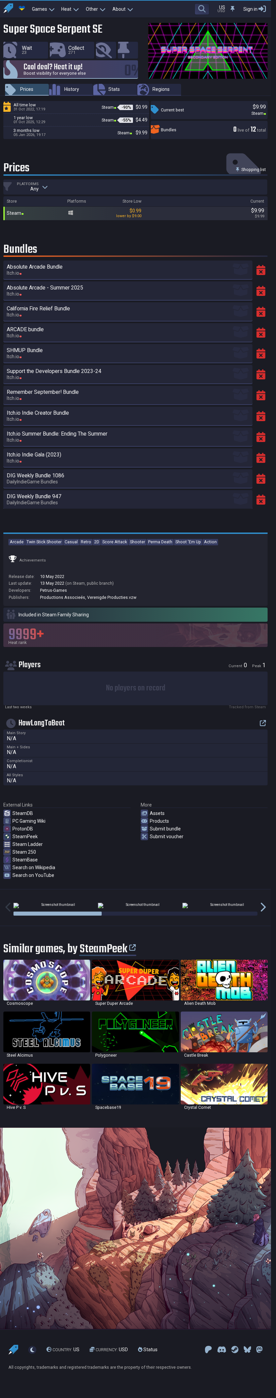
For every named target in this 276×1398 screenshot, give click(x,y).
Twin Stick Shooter (44, 541)
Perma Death (160, 541)
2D (96, 541)
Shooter (137, 541)
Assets (157, 813)
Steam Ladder (27, 844)
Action (210, 541)
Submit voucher (166, 836)
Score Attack (114, 541)
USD (112, 1349)
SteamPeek (25, 836)
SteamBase (25, 859)
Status (150, 1349)
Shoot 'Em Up (188, 541)
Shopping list (253, 169)
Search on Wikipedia (33, 867)
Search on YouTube (33, 875)
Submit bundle (165, 828)
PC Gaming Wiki (28, 821)
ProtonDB (22, 828)
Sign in (250, 9)
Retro (86, 541)
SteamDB (22, 813)
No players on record (135, 688)
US (66, 1349)
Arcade (17, 541)
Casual (71, 541)
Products (159, 821)
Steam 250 (24, 852)
